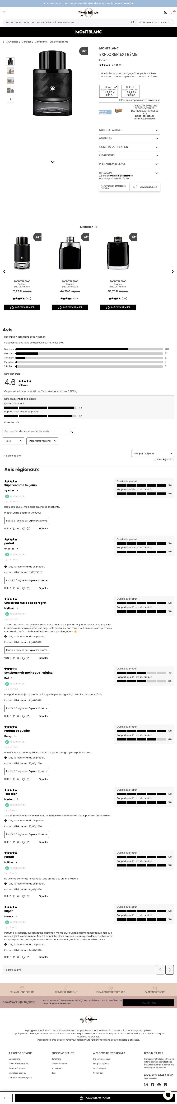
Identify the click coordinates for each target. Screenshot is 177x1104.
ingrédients (107, 155)
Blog (53, 1073)
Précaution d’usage (112, 164)
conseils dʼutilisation (113, 147)
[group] (52, 99)
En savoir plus (152, 100)
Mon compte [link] (14, 1059)
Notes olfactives (110, 130)
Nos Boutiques (99, 1068)
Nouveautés (57, 1068)
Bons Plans (56, 1059)
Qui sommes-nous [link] (101, 1059)
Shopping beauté (63, 1053)
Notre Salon (98, 1073)
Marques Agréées (101, 1063)
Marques (26, 42)
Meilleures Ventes (59, 1063)
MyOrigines (12, 42)
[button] (52, 162)
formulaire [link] (151, 1061)
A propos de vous (20, 1053)
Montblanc (41, 42)
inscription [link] (148, 1003)
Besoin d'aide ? (153, 1053)
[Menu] (5, 12)
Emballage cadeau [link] (17, 1073)
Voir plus (153, 76)
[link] (165, 13)
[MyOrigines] (88, 12)
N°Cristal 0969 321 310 (158, 1075)
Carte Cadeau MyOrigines (20, 1077)
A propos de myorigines (109, 1053)
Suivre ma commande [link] (19, 1063)
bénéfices (105, 138)
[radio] (108, 91)
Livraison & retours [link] (17, 1068)
